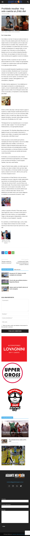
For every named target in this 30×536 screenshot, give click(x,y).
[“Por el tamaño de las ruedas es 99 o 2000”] (4, 441)
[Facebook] (9, 486)
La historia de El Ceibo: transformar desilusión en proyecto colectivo (22, 263)
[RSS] (17, 486)
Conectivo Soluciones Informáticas (19, 534)
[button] (28, 2)
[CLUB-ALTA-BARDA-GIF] (13, 465)
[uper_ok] (12, 383)
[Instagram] (13, 486)
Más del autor (17, 269)
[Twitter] (20, 486)
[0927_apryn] (15, 413)
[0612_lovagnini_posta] (14, 361)
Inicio (2, 5)
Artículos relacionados (7, 269)
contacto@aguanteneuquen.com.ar (15, 482)
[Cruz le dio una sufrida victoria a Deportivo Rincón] (5, 281)
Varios (6, 5)
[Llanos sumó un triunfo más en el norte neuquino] (5, 288)
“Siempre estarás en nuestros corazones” (6, 262)
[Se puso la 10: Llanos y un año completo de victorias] (5, 275)
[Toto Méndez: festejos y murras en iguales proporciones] (15, 429)
